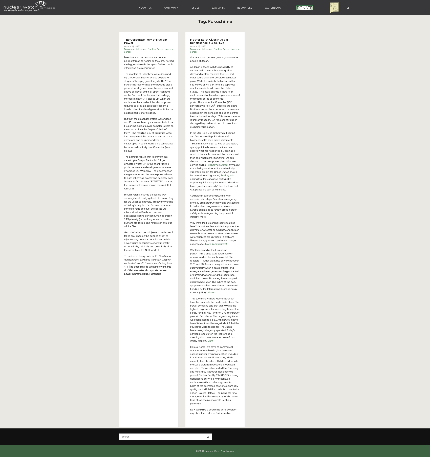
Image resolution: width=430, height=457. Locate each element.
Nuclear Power (155, 49)
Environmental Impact (135, 49)
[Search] (207, 436)
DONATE (300, 8)
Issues (195, 8)
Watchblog (273, 8)
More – (211, 292)
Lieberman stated (217, 164)
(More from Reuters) (215, 244)
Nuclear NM (332, 8)
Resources (244, 8)
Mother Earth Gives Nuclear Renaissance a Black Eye (209, 41)
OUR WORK (171, 8)
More (210, 340)
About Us (145, 8)
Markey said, (228, 175)
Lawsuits (218, 8)
